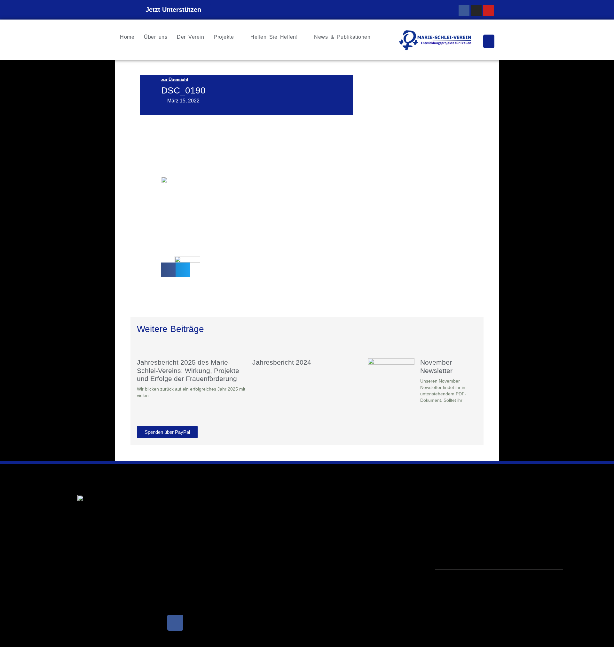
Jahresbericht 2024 (281, 362)
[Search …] (488, 41)
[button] (168, 270)
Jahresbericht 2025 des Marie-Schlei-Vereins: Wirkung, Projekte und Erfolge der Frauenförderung (188, 370)
